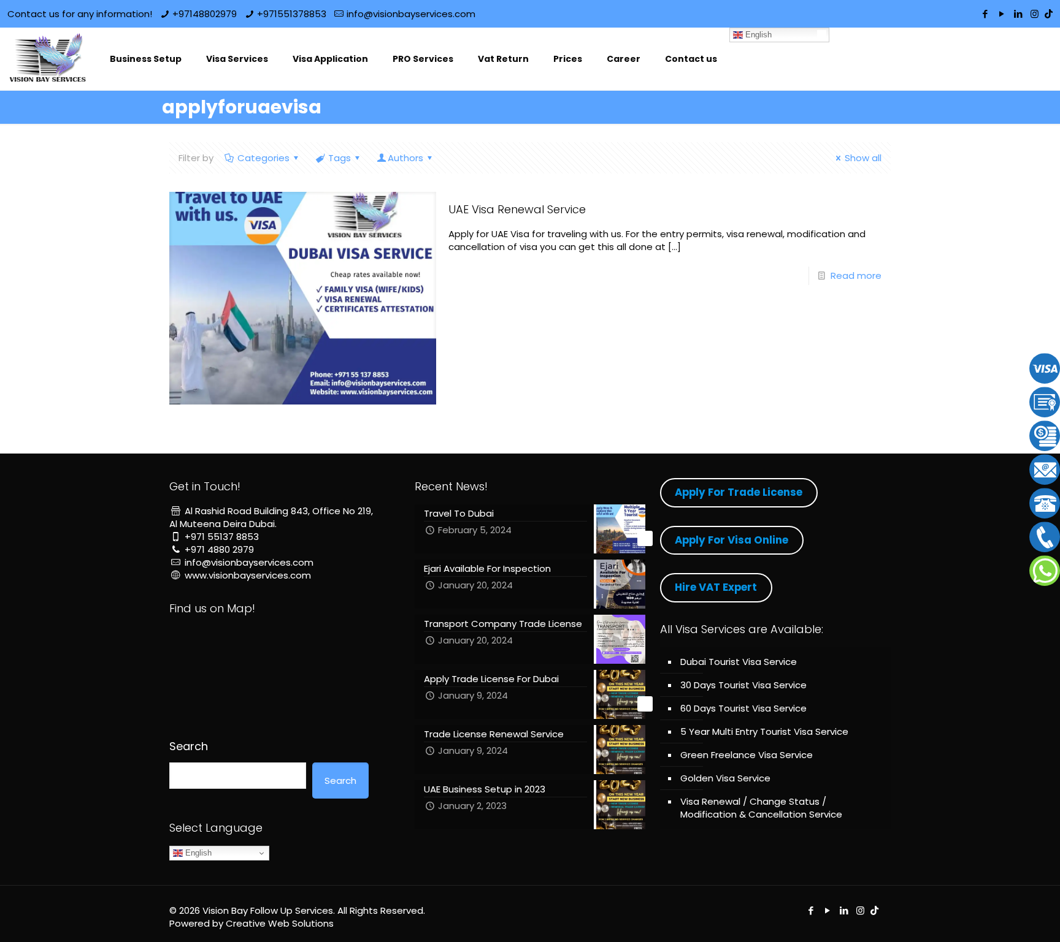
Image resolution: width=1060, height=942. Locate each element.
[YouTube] (1001, 13)
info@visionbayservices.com (411, 13)
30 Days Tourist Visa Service (743, 684)
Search (188, 746)
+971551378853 (291, 13)
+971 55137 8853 (222, 536)
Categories (263, 157)
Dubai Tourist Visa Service (738, 661)
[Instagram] (1034, 13)
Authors (405, 157)
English (757, 34)
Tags (339, 157)
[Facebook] (984, 13)
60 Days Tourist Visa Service (743, 708)
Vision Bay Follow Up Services (267, 910)
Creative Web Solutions (280, 923)
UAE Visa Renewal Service (517, 209)
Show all (863, 157)
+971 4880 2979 (219, 549)
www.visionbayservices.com (248, 575)
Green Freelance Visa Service (746, 754)
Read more (856, 275)
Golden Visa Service (725, 778)
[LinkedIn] (1018, 13)
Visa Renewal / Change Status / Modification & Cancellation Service (761, 808)
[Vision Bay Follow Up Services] (49, 59)
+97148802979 (204, 13)
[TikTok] (1049, 13)
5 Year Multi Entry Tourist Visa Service (764, 731)
